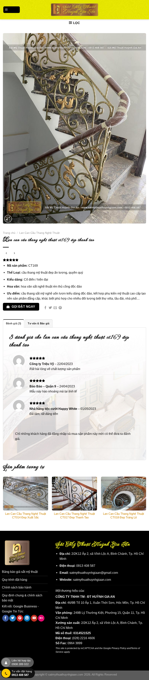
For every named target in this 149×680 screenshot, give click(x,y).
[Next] (146, 500)
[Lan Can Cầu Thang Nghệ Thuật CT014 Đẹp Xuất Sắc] (25, 493)
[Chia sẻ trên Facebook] (45, 308)
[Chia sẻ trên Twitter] (50, 308)
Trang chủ (9, 232)
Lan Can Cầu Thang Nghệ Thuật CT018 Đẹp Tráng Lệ (123, 515)
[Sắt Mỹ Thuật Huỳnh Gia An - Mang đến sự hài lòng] (74, 9)
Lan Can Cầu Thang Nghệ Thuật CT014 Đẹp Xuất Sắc (25, 515)
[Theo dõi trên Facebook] (5, 618)
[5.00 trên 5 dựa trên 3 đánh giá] (74, 259)
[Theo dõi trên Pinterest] (19, 618)
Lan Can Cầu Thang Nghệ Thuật (39, 232)
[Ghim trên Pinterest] (60, 308)
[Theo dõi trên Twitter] (12, 618)
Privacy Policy (119, 648)
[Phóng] (8, 219)
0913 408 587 (85, 565)
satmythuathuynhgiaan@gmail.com (93, 572)
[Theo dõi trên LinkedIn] (27, 618)
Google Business (25, 606)
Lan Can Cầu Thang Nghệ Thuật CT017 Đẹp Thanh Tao (74, 515)
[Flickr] (41, 618)
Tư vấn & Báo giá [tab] (38, 323)
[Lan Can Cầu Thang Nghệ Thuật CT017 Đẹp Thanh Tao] (74, 493)
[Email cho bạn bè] (55, 308)
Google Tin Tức (12, 611)
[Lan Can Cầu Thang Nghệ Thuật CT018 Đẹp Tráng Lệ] (123, 493)
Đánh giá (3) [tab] (13, 323)
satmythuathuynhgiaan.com (92, 579)
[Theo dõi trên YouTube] (34, 618)
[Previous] (3, 500)
